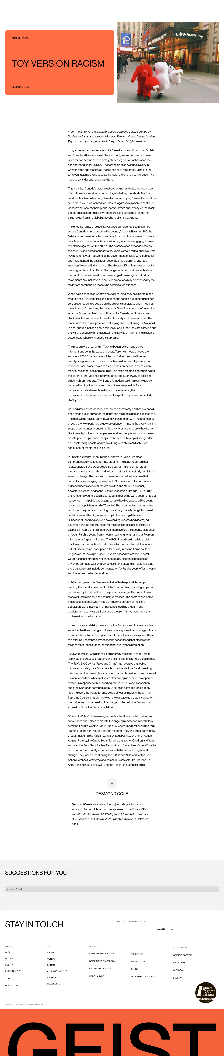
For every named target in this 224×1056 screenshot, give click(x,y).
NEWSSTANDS (138, 961)
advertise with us (57, 971)
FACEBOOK (178, 970)
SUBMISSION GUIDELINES (101, 953)
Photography (13, 971)
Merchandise (96, 976)
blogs (134, 969)
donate (51, 965)
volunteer (137, 954)
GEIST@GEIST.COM (182, 955)
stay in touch (180, 948)
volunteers (138, 946)
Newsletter (54, 983)
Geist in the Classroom (102, 961)
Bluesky (178, 977)
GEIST (49, 946)
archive (51, 977)
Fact (7, 952)
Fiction (9, 958)
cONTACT (52, 958)
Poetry (9, 964)
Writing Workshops (100, 968)
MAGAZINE (10, 946)
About (50, 952)
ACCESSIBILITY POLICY (142, 976)
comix (8, 978)
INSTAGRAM (179, 962)
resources (94, 946)
